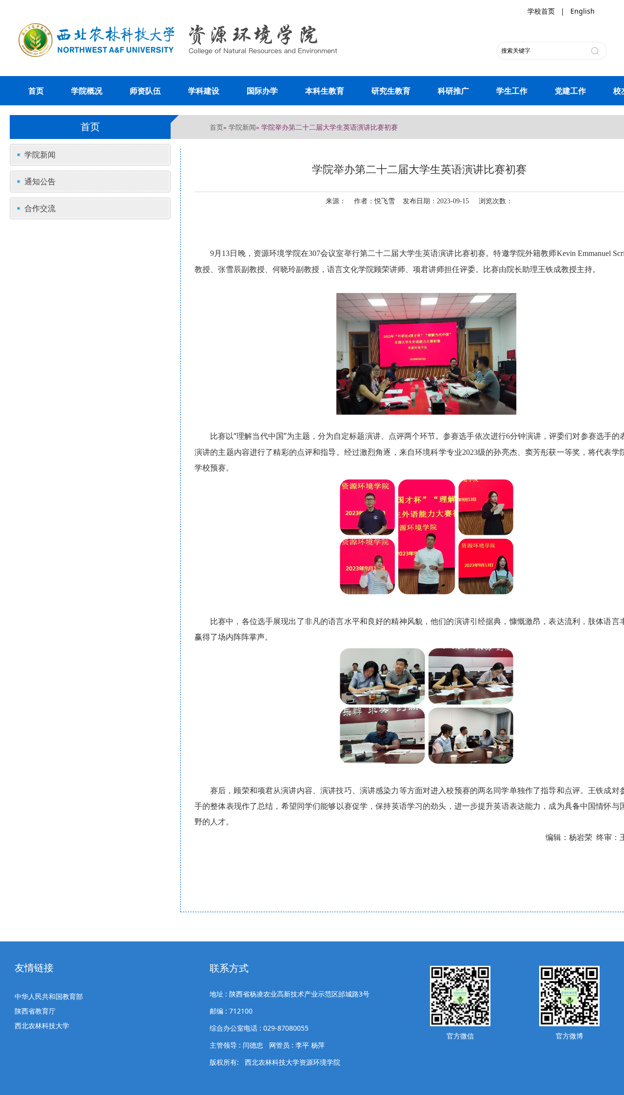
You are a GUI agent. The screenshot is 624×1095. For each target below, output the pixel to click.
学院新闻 (242, 127)
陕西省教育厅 (35, 1011)
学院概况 (86, 90)
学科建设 (203, 90)
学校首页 (541, 11)
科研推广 (453, 90)
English (582, 11)
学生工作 (511, 90)
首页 (36, 90)
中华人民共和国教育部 (49, 996)
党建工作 (570, 90)
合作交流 (40, 208)
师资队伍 (145, 90)
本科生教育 (324, 90)
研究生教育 (390, 90)
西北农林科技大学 (42, 1025)
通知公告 (40, 181)
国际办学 (262, 90)
